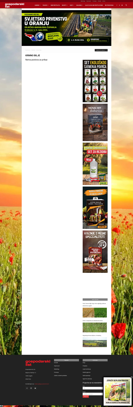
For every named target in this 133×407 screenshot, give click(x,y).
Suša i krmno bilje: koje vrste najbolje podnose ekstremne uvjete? (94, 304)
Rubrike (37, 5)
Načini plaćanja (86, 375)
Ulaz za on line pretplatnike (94, 5)
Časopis (45, 5)
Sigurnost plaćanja (87, 378)
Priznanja (94, 1)
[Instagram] (119, 5)
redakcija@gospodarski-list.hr (41, 384)
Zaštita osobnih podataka (60, 375)
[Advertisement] (95, 285)
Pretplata (85, 366)
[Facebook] (117, 5)
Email (84, 392)
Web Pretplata (55, 5)
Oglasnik (79, 5)
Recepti (64, 5)
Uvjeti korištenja (87, 369)
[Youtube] (122, 5)
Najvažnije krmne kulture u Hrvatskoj (92, 335)
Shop (71, 5)
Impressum (88, 1)
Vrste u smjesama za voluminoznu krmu (93, 320)
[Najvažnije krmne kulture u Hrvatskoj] (95, 342)
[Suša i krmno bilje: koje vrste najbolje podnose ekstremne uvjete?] (95, 312)
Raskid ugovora (86, 372)
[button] (126, 5)
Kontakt (99, 1)
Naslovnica (27, 50)
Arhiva (104, 1)
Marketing (83, 1)
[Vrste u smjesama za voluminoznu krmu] (95, 327)
